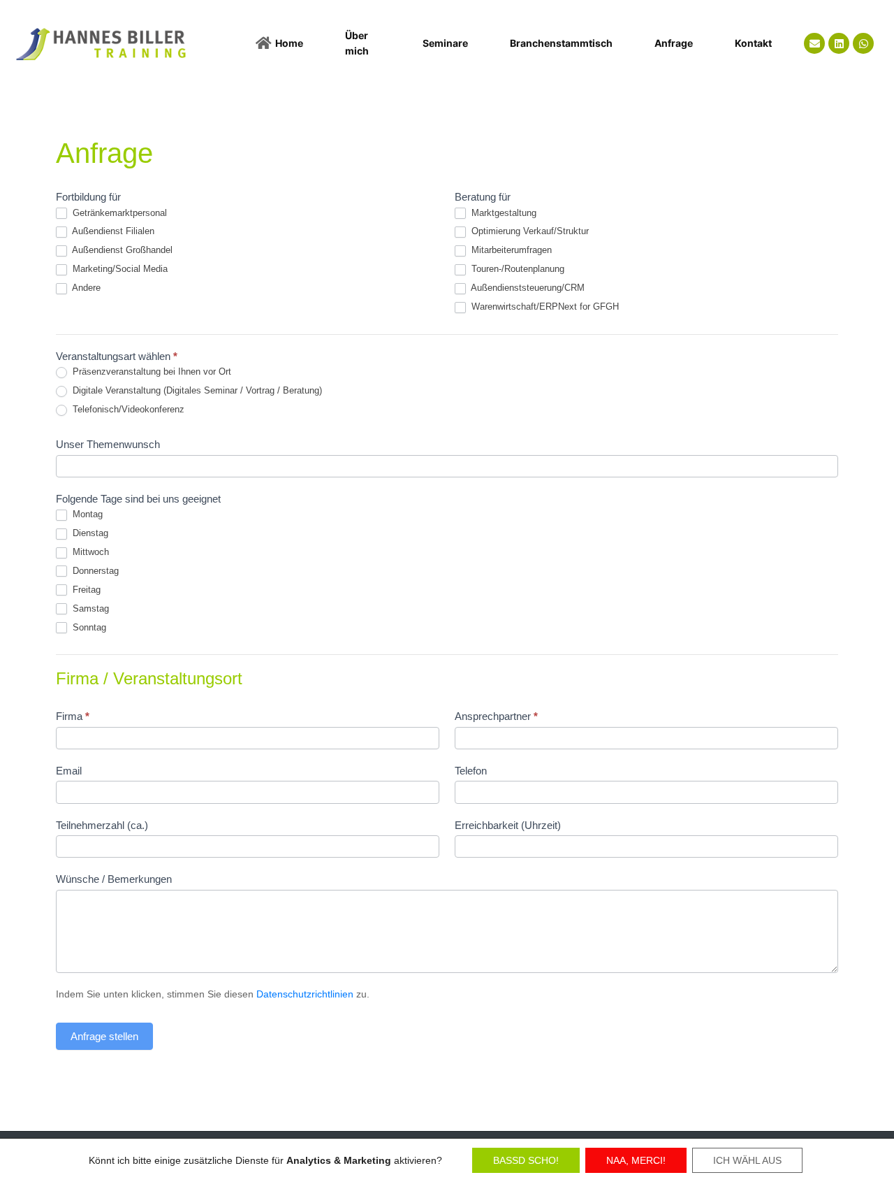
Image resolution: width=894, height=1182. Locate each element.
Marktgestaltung (502, 213)
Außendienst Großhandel (121, 250)
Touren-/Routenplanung (516, 269)
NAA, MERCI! (636, 1160)
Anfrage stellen (104, 1036)
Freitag (85, 589)
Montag (86, 514)
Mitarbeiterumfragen (510, 250)
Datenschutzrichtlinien (304, 994)
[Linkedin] (838, 43)
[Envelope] (814, 43)
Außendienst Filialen (112, 231)
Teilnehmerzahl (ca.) (102, 825)
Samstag (89, 608)
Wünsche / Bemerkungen (114, 879)
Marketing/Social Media (119, 269)
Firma (72, 716)
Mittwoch (89, 552)
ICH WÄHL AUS (747, 1160)
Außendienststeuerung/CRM (527, 287)
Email (69, 771)
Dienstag (89, 533)
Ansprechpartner (496, 716)
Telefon (471, 771)
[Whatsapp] (863, 43)
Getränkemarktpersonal (118, 213)
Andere (85, 287)
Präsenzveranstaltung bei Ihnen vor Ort (150, 371)
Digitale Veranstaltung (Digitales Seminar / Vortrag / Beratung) (196, 390)
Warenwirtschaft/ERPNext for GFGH (544, 306)
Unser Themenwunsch (108, 444)
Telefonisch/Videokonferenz (127, 409)
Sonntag (88, 627)
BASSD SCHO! (526, 1160)
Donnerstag (94, 570)
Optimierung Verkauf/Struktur (529, 231)
